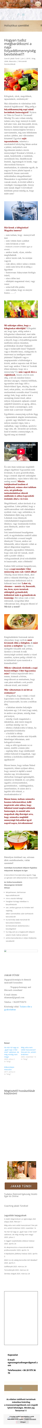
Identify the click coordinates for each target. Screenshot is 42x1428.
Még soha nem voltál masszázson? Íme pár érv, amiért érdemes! (28, 1051)
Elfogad (22, 1422)
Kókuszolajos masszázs (9, 1068)
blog (33, 58)
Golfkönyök (8, 1266)
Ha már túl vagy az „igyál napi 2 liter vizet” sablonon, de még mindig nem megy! (11, 1052)
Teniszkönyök (9, 1270)
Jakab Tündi (14, 58)
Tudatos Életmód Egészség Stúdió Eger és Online (20, 1195)
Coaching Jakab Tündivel (16, 1205)
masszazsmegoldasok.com (18, 1405)
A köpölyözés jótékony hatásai (15, 1254)
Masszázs (13, 61)
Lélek (6, 61)
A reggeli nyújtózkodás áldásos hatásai (19, 1241)
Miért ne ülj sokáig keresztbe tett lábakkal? (20, 1260)
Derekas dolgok (10, 1274)
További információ (30, 1419)
